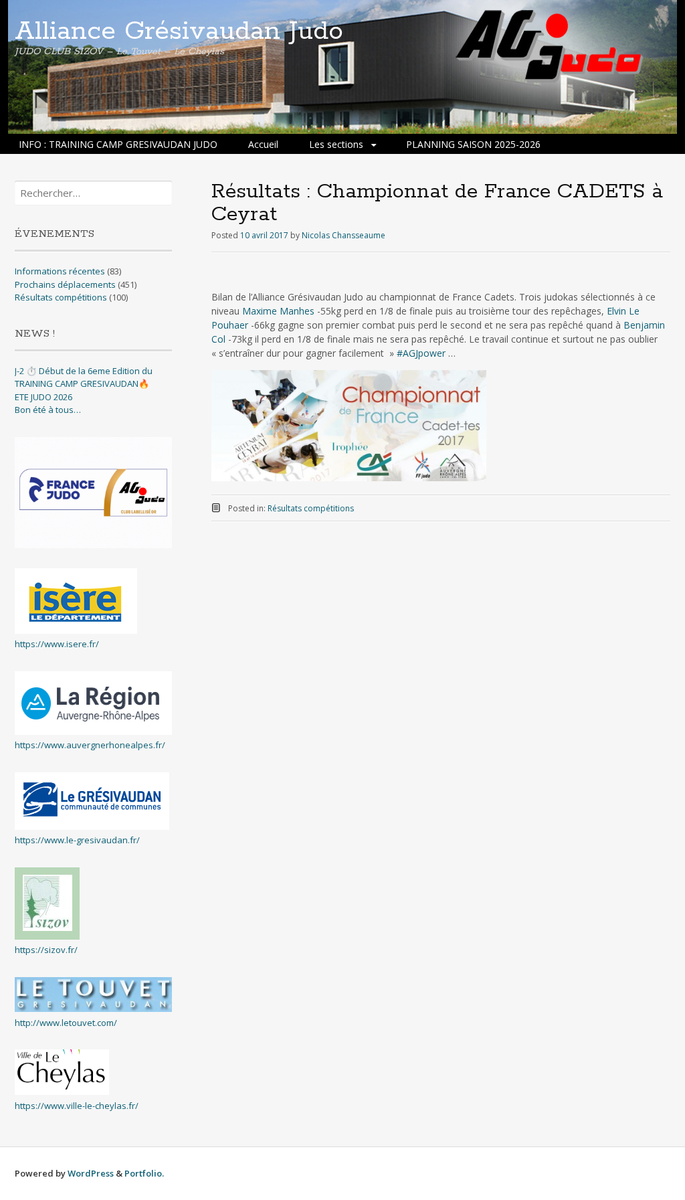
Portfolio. (144, 1173)
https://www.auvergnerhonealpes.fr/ (90, 745)
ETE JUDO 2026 (43, 397)
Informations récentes (60, 271)
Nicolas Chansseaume (343, 235)
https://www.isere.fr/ (57, 644)
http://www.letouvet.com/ (66, 1023)
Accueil (263, 144)
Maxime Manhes (278, 311)
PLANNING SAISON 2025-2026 (473, 144)
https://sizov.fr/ (46, 950)
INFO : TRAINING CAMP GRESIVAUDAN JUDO (118, 144)
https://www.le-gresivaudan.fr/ (77, 840)
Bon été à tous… (48, 410)
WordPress (91, 1173)
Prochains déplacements (65, 284)
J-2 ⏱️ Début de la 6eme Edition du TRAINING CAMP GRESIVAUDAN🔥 (84, 377)
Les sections (336, 144)
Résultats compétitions (311, 508)
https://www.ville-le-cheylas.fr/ (76, 1106)
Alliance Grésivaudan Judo (179, 31)
